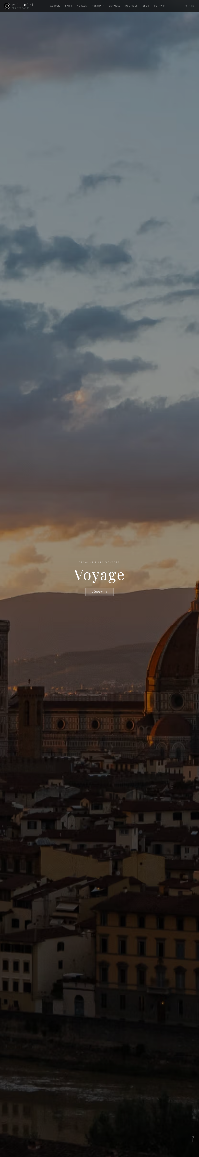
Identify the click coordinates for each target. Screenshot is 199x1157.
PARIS (68, 6)
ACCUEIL (55, 6)
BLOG (146, 6)
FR (186, 6)
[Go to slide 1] (93, 1149)
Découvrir (99, 591)
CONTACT (160, 6)
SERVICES (114, 6)
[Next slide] (190, 578)
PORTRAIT (98, 6)
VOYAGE (82, 6)
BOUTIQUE (131, 6)
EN (192, 6)
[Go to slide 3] (105, 1149)
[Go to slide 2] (99, 1149)
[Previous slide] (8, 578)
